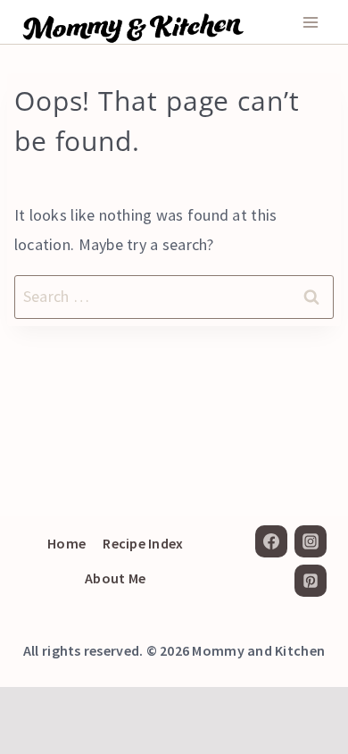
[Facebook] (271, 541)
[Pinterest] (310, 581)
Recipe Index (143, 543)
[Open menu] (310, 22)
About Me (115, 578)
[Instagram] (310, 541)
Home (66, 543)
